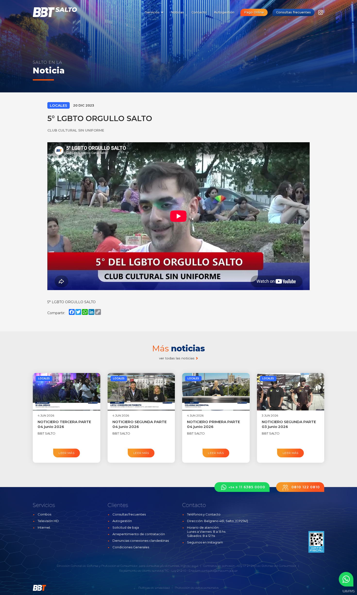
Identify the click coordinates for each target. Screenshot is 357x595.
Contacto (199, 12)
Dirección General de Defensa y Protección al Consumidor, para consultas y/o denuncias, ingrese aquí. (127, 566)
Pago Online (254, 12)
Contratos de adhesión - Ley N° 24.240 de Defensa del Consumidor (249, 566)
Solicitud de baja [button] (125, 527)
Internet (44, 527)
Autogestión (224, 12)
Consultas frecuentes (293, 12)
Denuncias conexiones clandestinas (140, 540)
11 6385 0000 (247, 487)
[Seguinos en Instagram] (320, 14)
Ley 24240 (178, 570)
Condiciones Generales (130, 547)
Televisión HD (48, 521)
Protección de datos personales (197, 587)
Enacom (195, 570)
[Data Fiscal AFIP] (316, 542)
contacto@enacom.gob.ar (219, 570)
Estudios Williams (348, 591)
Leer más (66, 453)
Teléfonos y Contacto (204, 514)
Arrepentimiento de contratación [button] (138, 534)
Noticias (177, 12)
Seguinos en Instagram (205, 542)
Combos (44, 514)
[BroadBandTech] (57, 12)
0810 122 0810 (305, 487)
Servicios (153, 12)
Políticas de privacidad (154, 587)
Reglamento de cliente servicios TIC (144, 570)
